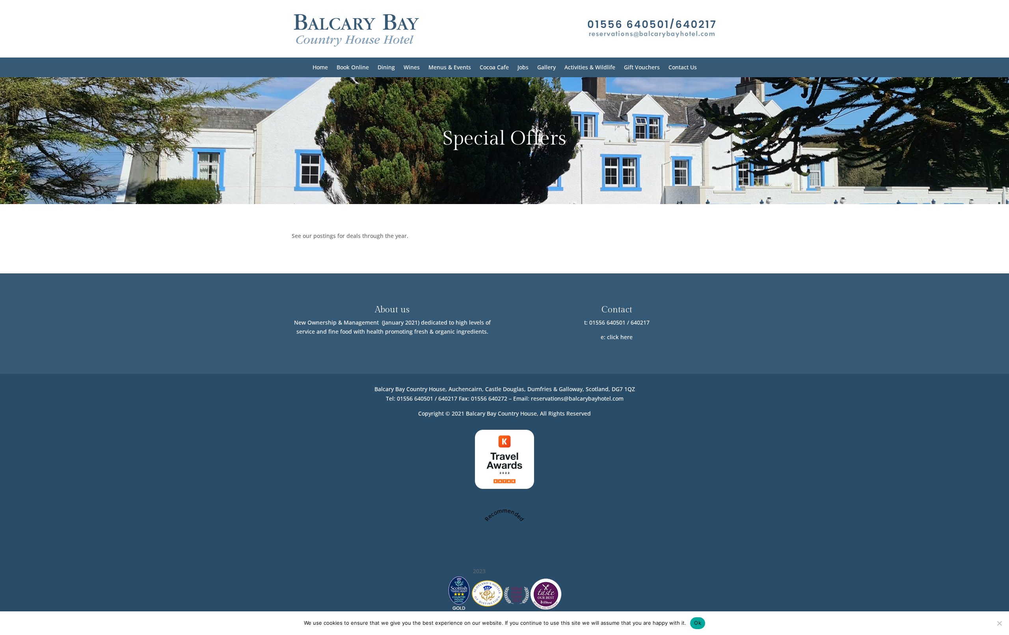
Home (320, 68)
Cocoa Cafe (494, 68)
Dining (386, 68)
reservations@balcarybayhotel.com (577, 398)
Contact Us (682, 68)
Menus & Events (449, 68)
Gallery (546, 68)
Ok (697, 623)
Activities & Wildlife (589, 68)
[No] (999, 623)
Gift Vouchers (642, 68)
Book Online (353, 68)
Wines (412, 68)
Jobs (523, 68)
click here (620, 337)
